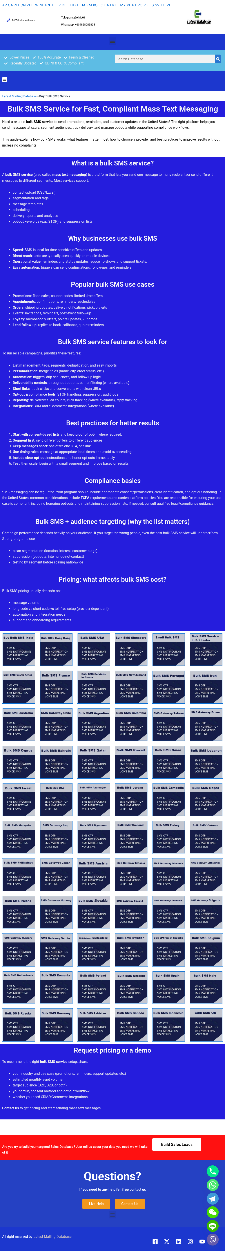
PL (129, 5)
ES (151, 5)
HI (69, 5)
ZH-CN (20, 5)
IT (78, 5)
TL (53, 5)
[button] (112, 41)
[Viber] (213, 1239)
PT (134, 5)
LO (101, 5)
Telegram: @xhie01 (73, 17)
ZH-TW (32, 5)
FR (58, 5)
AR (4, 5)
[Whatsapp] (213, 1185)
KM (89, 5)
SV (157, 5)
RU (145, 5)
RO (140, 5)
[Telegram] (213, 1199)
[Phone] (213, 1171)
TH (163, 5)
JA (83, 5)
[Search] (218, 59)
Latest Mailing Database (19, 96)
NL (42, 5)
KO (95, 5)
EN (47, 5)
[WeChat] (213, 1212)
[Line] (213, 1226)
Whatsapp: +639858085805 (78, 24)
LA (106, 5)
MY (123, 5)
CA (10, 5)
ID (74, 5)
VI (168, 5)
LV (112, 5)
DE (64, 5)
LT (117, 5)
